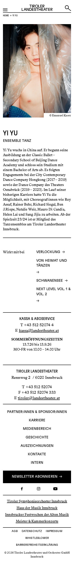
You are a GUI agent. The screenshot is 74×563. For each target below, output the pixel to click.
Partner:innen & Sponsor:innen (37, 412)
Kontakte (37, 454)
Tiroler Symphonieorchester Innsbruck (37, 501)
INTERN (37, 463)
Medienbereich (37, 429)
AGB (15, 531)
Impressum (54, 531)
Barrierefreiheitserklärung (37, 545)
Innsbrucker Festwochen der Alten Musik (37, 514)
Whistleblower (37, 538)
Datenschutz (32, 531)
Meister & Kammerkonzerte (37, 521)
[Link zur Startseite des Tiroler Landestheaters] (37, 9)
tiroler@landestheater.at (39, 397)
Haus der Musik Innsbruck (37, 508)
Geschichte (37, 437)
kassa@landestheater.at (39, 330)
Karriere (37, 420)
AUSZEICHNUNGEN (37, 446)
